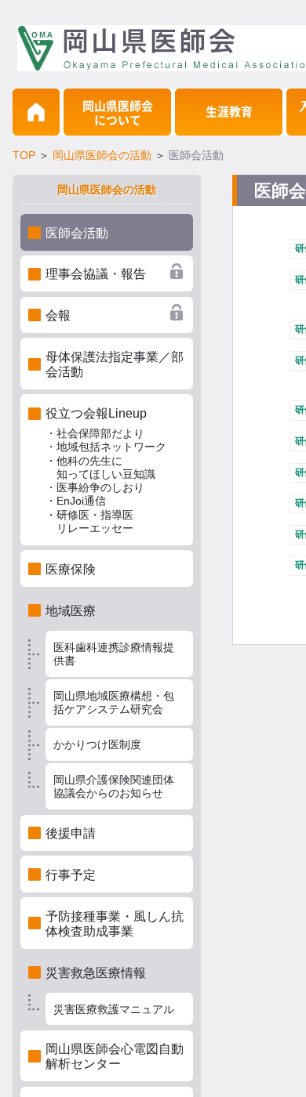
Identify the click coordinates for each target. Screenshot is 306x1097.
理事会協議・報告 (96, 274)
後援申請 (71, 833)
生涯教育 (229, 112)
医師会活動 (77, 233)
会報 (58, 315)
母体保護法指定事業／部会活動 (115, 364)
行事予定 (71, 875)
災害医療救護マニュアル (113, 1009)
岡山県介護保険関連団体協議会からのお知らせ (113, 786)
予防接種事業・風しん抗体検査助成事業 (115, 924)
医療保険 (71, 569)
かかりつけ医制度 (97, 744)
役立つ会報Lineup (106, 470)
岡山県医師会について (117, 113)
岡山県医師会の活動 (102, 155)
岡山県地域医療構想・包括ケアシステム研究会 (113, 702)
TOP (24, 155)
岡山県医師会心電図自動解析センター (115, 1056)
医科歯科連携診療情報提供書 (113, 654)
